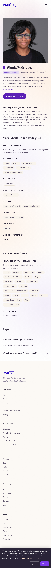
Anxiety (16, 163)
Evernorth (8, 281)
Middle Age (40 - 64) (12, 206)
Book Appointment (14, 96)
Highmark (23, 286)
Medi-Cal (34, 291)
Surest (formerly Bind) (13, 300)
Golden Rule (31, 281)
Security (6, 519)
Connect (6, 407)
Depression (9, 168)
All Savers (17, 272)
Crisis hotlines (8, 471)
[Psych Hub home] (9, 5)
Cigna (37, 277)
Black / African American (14, 217)
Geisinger (19, 281)
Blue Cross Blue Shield (13, 277)
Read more (8, 89)
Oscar (16, 295)
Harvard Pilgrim (10, 286)
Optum (7, 295)
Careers (6, 497)
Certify (5, 403)
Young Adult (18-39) (31, 206)
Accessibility (8, 539)
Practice (6, 399)
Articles (6, 459)
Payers (5, 437)
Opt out (34, 564)
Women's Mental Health (13, 172)
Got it (44, 564)
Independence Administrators (16, 291)
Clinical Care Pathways (12, 411)
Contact (6, 501)
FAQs (5, 467)
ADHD (7, 163)
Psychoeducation (11, 195)
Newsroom (7, 493)
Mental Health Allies (10, 441)
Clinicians (6, 429)
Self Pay (43, 295)
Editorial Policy (8, 535)
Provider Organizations (12, 433)
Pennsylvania (9, 184)
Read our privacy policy (31, 558)
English (7, 229)
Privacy (5, 523)
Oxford (33, 295)
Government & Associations (14, 445)
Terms (5, 531)
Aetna (7, 272)
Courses (6, 463)
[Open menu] (45, 5)
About (5, 489)
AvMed (40, 272)
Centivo (28, 277)
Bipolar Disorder (29, 163)
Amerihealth (29, 272)
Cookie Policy (8, 527)
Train (5, 395)
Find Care (6, 475)
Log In (5, 505)
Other (25, 295)
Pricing (5, 415)
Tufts (26, 300)
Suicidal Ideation (23, 168)
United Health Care (12, 305)
